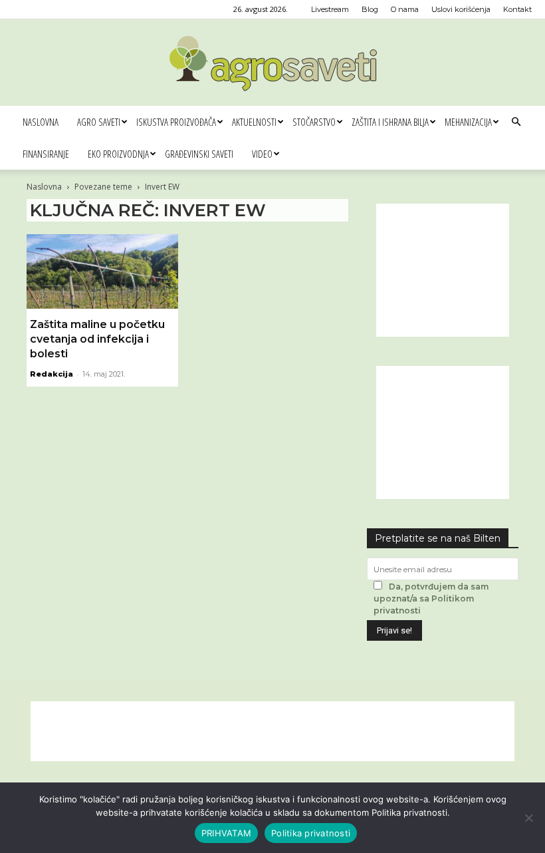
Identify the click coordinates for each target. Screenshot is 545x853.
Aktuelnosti (254, 121)
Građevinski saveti (199, 153)
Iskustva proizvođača (176, 121)
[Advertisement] (442, 270)
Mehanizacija (468, 121)
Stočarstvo (314, 121)
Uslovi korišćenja (460, 9)
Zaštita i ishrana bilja (390, 121)
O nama (405, 9)
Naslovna (40, 121)
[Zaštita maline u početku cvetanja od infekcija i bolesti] (102, 271)
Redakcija (51, 374)
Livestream (330, 9)
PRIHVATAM (226, 833)
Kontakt (517, 9)
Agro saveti (98, 121)
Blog (370, 9)
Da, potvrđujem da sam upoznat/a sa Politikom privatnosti (431, 598)
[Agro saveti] (273, 63)
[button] (516, 122)
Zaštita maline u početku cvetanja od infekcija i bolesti (97, 339)
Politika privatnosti (310, 833)
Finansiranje (46, 153)
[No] (528, 817)
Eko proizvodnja (118, 153)
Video (262, 153)
